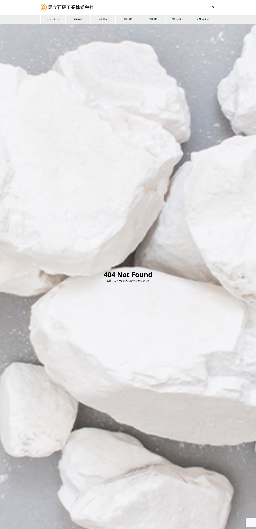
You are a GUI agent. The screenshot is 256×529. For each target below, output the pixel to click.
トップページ (53, 19)
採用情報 (153, 19)
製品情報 (128, 19)
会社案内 (103, 19)
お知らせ (78, 19)
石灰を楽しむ (178, 19)
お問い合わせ (203, 19)
